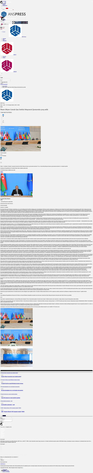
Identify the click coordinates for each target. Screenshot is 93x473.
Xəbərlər (4, 38)
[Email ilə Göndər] (3, 122)
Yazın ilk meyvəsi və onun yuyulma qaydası (10, 397)
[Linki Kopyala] (3, 121)
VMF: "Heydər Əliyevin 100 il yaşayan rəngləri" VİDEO (12, 411)
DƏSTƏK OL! (2, 463)
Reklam (4, 4)
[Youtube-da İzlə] (1, 449)
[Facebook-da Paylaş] (3, 115)
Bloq (4, 39)
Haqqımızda (5, 5)
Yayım (2, 428)
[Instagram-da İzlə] (1, 451)
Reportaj (4, 56)
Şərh (1, 421)
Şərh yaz (4, 415)
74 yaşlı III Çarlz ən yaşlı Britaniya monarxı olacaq (12, 383)
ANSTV (14, 54)
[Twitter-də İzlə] (1, 447)
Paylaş (2, 422)
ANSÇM (15, 71)
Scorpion (40, 467)
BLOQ (1, 106)
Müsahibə (4, 40)
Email (1, 418)
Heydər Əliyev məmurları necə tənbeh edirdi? (11, 376)
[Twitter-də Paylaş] (3, 116)
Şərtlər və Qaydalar (6, 471)
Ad (0, 417)
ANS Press (24, 36)
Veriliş (4, 57)
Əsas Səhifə (5, 86)
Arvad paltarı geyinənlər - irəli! (8, 404)
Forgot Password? (3, 84)
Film (2, 437)
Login (2, 83)
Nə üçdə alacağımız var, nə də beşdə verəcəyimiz (12, 390)
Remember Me (4, 82)
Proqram (2, 436)
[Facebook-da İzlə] (1, 446)
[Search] (7, 8)
